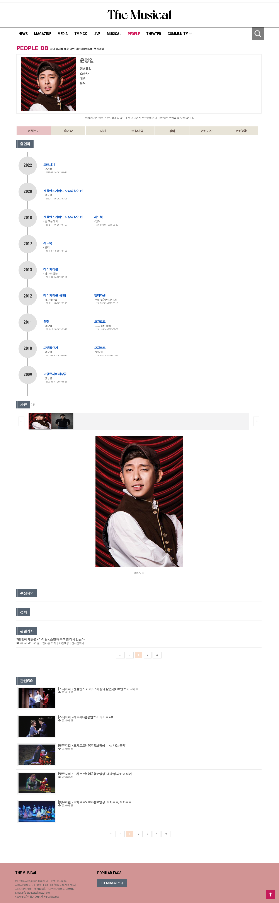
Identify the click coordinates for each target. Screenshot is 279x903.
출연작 (68, 131)
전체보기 (33, 131)
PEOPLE (134, 33)
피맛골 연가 (50, 347)
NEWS (23, 33)
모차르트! (100, 321)
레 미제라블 (50, 269)
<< (120, 655)
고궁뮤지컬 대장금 (54, 374)
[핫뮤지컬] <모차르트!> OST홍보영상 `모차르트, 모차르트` (95, 802)
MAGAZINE (42, 33)
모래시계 (49, 164)
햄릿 (46, 321)
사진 (103, 131)
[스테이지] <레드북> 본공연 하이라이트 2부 (85, 717)
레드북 (98, 217)
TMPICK (80, 33)
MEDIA (63, 33)
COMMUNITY (178, 33)
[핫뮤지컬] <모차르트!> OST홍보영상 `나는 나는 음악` (92, 745)
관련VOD (241, 131)
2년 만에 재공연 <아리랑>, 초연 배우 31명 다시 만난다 (50, 639)
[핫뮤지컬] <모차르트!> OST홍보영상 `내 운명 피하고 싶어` (95, 773)
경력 (172, 131)
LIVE (97, 33)
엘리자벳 (99, 295)
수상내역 (137, 131)
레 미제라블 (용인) (54, 295)
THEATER (153, 33)
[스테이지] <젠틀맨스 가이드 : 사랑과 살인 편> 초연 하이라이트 (98, 689)
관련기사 (207, 131)
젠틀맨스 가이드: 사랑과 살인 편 (63, 190)
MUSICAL (114, 33)
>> (157, 655)
